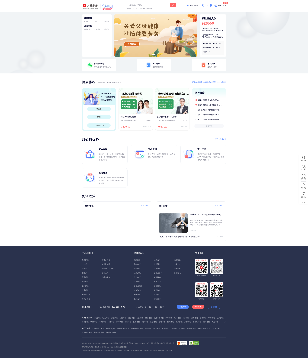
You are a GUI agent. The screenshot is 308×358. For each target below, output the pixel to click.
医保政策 (137, 268)
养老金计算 (208, 48)
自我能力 (157, 290)
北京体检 (131, 318)
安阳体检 (114, 318)
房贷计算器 (217, 43)
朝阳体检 (128, 322)
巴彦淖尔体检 (159, 318)
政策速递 (137, 290)
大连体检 (215, 322)
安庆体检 (105, 318)
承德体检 (93, 322)
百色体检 (203, 318)
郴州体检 (170, 322)
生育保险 (182, 328)
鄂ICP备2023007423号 (142, 343)
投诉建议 (214, 307)
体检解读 (157, 277)
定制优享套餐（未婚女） (167, 117)
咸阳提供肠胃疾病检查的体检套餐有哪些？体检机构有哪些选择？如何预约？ (212, 110)
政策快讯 (97, 29)
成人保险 (85, 286)
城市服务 (137, 260)
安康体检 (122, 318)
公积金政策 (138, 286)
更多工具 (207, 52)
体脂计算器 (106, 264)
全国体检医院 (87, 332)
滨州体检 (186, 318)
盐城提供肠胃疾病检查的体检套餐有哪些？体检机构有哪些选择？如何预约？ (212, 100)
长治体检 (110, 322)
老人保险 (85, 281)
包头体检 (148, 318)
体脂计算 (217, 48)
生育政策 (137, 281)
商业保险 (85, 277)
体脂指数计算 (99, 125)
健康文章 (106, 21)
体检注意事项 (203, 328)
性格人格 (177, 264)
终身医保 (95, 328)
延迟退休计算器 (108, 268)
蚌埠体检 (169, 318)
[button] (153, 54)
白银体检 (85, 322)
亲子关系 (177, 268)
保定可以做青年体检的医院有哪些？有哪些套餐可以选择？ (212, 119)
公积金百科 (158, 273)
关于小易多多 (220, 139)
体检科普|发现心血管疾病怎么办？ (210, 105)
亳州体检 (177, 318)
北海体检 (194, 318)
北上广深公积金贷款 (108, 328)
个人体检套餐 (214, 328)
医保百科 (137, 299)
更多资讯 (177, 273)
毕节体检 (211, 318)
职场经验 (177, 260)
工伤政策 (137, 273)
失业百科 (157, 264)
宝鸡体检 (220, 318)
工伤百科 (157, 260)
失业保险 (165, 328)
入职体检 (134, 9)
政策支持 (88, 26)
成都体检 (187, 322)
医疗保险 (156, 328)
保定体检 (140, 318)
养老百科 (137, 295)
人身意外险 (141, 9)
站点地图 (169, 350)
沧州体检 (102, 322)
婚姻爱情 (157, 299)
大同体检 (206, 322)
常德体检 (162, 322)
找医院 (96, 21)
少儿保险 (85, 290)
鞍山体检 (97, 318)
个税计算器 (208, 43)
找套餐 (86, 21)
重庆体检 (179, 322)
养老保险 (148, 328)
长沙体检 (153, 322)
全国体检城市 (99, 332)
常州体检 (145, 322)
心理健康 (157, 286)
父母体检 (149, 9)
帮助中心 (198, 307)
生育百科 (157, 268)
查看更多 (209, 126)
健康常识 (157, 281)
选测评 (84, 273)
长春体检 (136, 322)
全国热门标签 (111, 332)
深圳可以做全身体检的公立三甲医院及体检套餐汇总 (212, 115)
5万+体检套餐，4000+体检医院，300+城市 (208, 82)
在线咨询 (182, 307)
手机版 (131, 343)
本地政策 (87, 29)
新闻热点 (106, 29)
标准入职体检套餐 (128, 117)
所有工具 (105, 273)
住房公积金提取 (123, 328)
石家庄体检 (197, 322)
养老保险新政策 (137, 328)
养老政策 (137, 264)
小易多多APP (107, 277)
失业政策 (137, 277)
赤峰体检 (119, 322)
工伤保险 (173, 328)
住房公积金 (191, 328)
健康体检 (88, 18)
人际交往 (157, 295)
